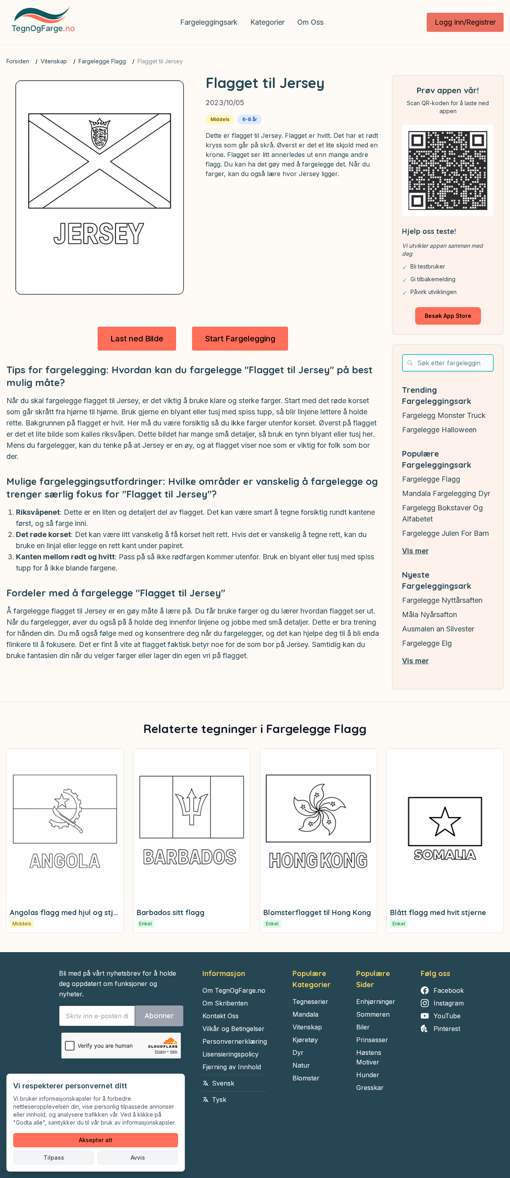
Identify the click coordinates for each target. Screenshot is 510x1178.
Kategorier (267, 22)
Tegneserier (310, 1002)
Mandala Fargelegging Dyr (446, 493)
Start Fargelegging (240, 338)
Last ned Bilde (136, 338)
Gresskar (370, 1088)
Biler (363, 1027)
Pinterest (447, 1029)
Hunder (367, 1075)
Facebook (449, 990)
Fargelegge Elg (427, 643)
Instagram (449, 1003)
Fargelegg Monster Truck (444, 415)
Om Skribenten (225, 1003)
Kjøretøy (305, 1040)
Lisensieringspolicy (230, 1054)
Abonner (159, 1015)
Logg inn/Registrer (465, 22)
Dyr (298, 1052)
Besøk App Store (448, 315)
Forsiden (17, 61)
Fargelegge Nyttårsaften (442, 600)
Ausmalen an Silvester (438, 629)
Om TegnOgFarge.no (233, 990)
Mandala (305, 1014)
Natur (301, 1065)
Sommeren (373, 1014)
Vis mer (415, 551)
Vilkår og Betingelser (233, 1029)
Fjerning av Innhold (231, 1067)
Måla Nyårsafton (429, 614)
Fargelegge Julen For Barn (445, 533)
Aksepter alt (95, 1140)
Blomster (306, 1078)
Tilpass (53, 1157)
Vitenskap (54, 61)
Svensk (223, 1083)
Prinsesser (372, 1040)
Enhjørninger (375, 1002)
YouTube (447, 1016)
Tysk (219, 1100)
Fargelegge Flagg (102, 61)
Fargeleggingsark (208, 22)
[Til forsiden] (41, 22)
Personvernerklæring (234, 1041)
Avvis (138, 1157)
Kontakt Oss (220, 1016)
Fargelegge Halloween (439, 429)
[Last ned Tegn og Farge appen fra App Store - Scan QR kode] (447, 170)
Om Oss (310, 22)
